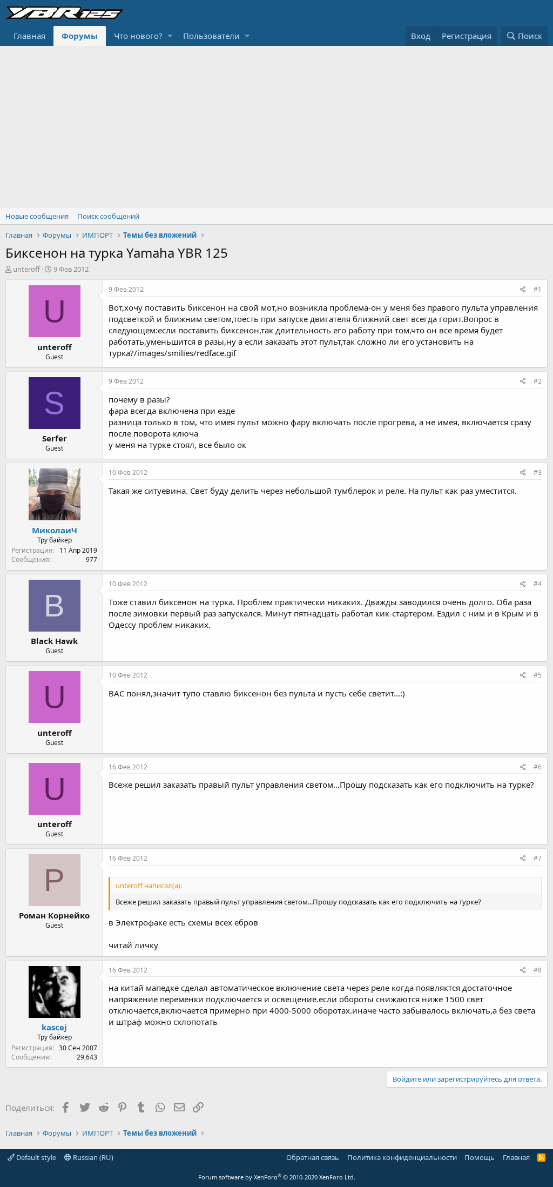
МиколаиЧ (54, 530)
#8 (538, 970)
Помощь (479, 1157)
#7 (538, 858)
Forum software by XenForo (276, 1177)
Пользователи (211, 35)
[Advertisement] (276, 127)
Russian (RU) (92, 1157)
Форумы (80, 35)
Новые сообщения (37, 216)
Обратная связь (312, 1157)
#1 (538, 289)
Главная (29, 35)
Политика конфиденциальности (402, 1157)
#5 (538, 675)
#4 (538, 583)
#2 (538, 381)
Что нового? (138, 35)
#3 (538, 472)
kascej (54, 1027)
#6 (538, 767)
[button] (170, 36)
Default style (35, 1157)
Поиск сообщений (108, 216)
